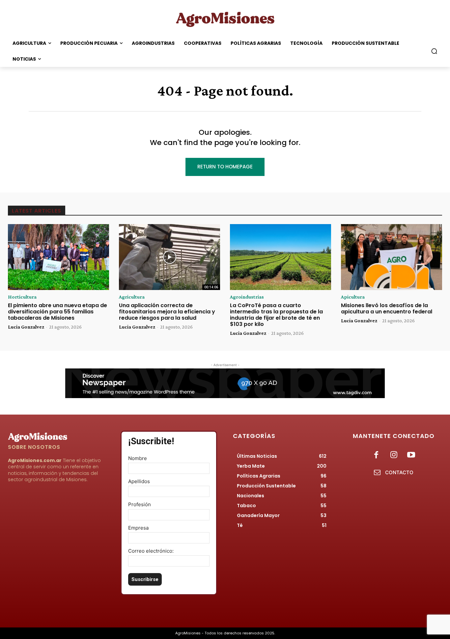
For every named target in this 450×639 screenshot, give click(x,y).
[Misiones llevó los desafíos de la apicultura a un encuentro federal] (391, 257)
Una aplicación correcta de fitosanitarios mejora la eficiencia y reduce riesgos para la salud (167, 312)
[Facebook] (376, 455)
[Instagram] (394, 455)
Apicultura (353, 297)
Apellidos (139, 481)
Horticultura (22, 297)
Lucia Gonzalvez (26, 327)
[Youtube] (411, 455)
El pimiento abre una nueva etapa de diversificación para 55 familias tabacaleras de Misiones (57, 312)
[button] (434, 51)
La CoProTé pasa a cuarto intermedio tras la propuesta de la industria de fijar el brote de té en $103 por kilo (276, 315)
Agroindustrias (247, 297)
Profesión (139, 504)
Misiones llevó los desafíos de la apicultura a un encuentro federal (386, 308)
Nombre (137, 458)
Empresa (138, 528)
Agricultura (132, 297)
